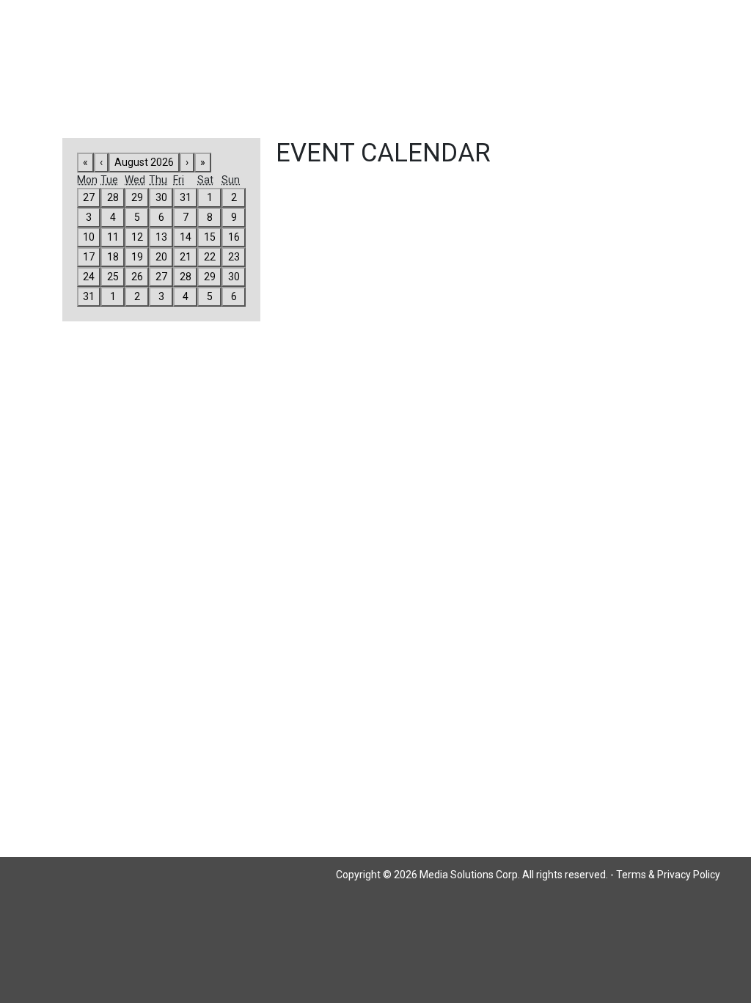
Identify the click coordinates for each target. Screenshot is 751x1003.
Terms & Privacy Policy (668, 874)
